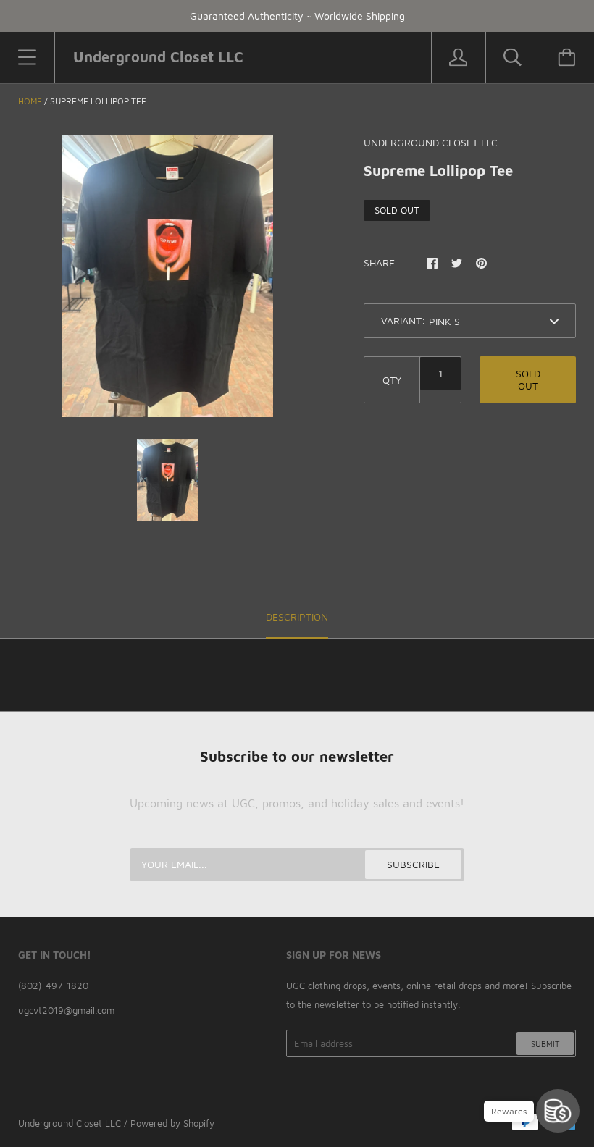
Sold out (528, 379)
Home (30, 101)
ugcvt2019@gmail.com (66, 1010)
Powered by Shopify (172, 1123)
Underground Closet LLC (69, 1123)
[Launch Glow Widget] (558, 1111)
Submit (545, 1044)
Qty (391, 380)
